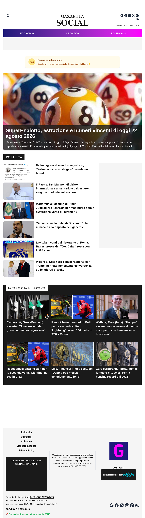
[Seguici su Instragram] (129, 15)
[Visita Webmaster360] (119, 474)
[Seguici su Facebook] (125, 15)
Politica (117, 33)
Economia (27, 33)
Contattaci (26, 437)
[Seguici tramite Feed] (137, 19)
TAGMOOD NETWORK (42, 497)
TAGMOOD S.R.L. (15, 500)
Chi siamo (26, 441)
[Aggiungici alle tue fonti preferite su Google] (122, 15)
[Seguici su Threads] (133, 15)
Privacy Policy (26, 450)
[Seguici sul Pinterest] (137, 15)
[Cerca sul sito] (8, 16)
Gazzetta (72, 20)
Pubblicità (26, 432)
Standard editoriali (26, 446)
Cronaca (72, 33)
